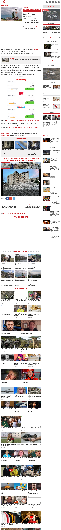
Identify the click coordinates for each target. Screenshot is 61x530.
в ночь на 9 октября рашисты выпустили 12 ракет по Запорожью (22, 120)
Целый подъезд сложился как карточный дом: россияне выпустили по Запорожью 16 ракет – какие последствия (33, 152)
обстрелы (5, 213)
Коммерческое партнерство (46, 105)
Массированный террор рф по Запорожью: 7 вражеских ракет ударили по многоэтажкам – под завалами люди (25, 60)
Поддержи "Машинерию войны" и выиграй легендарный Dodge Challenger (48, 47)
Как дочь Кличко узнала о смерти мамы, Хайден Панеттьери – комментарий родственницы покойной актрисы (55, 190)
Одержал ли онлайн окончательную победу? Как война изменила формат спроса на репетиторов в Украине (47, 89)
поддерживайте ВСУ (24, 131)
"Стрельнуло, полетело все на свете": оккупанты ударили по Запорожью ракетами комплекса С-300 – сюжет (20, 267)
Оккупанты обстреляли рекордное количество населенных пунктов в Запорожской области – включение (20, 283)
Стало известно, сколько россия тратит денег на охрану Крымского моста (32, 207)
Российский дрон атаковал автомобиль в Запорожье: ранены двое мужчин (51, 32)
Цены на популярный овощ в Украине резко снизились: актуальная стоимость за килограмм (55, 175)
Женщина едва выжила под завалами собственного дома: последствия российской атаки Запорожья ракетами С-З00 (7, 283)
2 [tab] (50, 37)
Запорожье (27, 24)
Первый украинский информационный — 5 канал (4, 1)
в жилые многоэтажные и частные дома (25, 121)
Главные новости (5, 133)
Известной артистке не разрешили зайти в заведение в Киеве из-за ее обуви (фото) (55, 182)
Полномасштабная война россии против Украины (32, 10)
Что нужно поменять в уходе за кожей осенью (47, 98)
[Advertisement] (21, 97)
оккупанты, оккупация (19, 213)
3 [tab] (52, 37)
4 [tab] (54, 37)
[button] (14, 165)
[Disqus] (21, 235)
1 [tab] (48, 37)
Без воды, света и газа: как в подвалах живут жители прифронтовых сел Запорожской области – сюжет (7, 267)
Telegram (36, 49)
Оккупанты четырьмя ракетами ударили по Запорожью (19, 150)
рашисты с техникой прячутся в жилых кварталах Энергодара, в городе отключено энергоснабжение (33, 283)
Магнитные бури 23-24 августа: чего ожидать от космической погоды (55, 222)
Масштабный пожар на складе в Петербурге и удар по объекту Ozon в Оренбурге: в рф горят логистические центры (55, 153)
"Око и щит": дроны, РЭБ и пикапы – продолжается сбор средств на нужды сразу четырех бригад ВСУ (47, 57)
